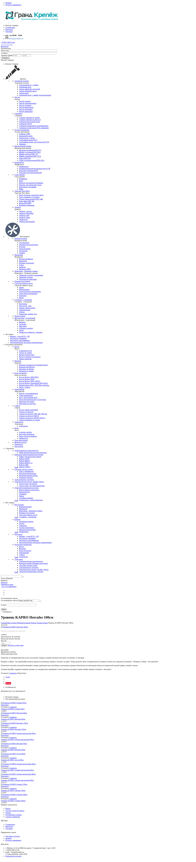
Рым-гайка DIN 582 (26, 201)
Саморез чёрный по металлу (30, 120)
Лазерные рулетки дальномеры (31, 275)
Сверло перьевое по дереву (29, 420)
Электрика (19, 559)
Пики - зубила (24, 387)
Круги (17, 347)
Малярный (19, 255)
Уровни (22, 253)
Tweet (7, 677)
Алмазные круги (25, 351)
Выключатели (24, 492)
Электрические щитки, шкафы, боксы (29, 482)
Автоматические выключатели (26, 450)
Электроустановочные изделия (26, 488)
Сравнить (13, 673)
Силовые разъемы (26, 498)
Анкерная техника (22, 81)
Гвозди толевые (25, 105)
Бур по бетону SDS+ (27, 379)
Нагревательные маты (27, 473)
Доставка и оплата (12, 836)
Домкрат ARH (25, 134)
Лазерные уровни (26, 277)
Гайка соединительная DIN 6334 (31, 160)
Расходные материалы (23, 544)
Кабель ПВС (24, 465)
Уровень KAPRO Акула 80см (12, 760)
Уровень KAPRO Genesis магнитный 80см (17, 780)
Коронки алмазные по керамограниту (33, 365)
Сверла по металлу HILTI (29, 416)
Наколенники (24, 289)
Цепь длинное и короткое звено (31, 195)
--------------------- (7, 44)
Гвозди (17, 97)
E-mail (3, 605)
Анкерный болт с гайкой (28, 85)
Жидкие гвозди (20, 442)
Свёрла (17, 406)
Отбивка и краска (26, 328)
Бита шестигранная (26, 434)
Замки (21, 287)
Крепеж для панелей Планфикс (31, 183)
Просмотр (5, 705)
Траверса (22, 144)
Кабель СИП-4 (24, 467)
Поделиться (21, 673)
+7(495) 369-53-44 (8, 42)
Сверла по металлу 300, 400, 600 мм (33, 414)
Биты (17, 428)
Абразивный (19, 389)
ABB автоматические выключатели (33, 453)
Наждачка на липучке (27, 404)
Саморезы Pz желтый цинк (29, 122)
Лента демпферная (26, 471)
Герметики (19, 444)
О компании (10, 824)
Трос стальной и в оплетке (29, 197)
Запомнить (7, 612)
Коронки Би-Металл (27, 367)
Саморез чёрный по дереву (29, 118)
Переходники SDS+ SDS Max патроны (34, 385)
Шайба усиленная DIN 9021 (30, 152)
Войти (4, 609)
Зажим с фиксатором (27, 308)
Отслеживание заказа (9, 600)
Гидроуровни (24, 243)
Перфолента (19, 162)
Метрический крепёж (23, 146)
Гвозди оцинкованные (27, 103)
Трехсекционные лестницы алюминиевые (26, 342)
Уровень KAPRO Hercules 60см (13, 750)
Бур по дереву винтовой (28, 410)
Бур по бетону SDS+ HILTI (29, 381)
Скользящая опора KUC (28, 140)
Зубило (22, 312)
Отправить (5, 58)
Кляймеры (23, 179)
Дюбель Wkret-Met (26, 213)
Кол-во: (4, 641)
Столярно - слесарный (23, 300)
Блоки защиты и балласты (29, 490)
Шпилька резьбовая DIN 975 (30, 150)
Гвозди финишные (26, 107)
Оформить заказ (7, 584)
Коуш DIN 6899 (25, 203)
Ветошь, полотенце (26, 263)
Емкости (22, 267)
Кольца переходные (26, 355)
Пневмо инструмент (22, 281)
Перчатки (23, 296)
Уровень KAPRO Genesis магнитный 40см (17, 770)
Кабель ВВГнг (24, 461)
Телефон (4, 53)
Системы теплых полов (24, 469)
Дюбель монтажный (27, 222)
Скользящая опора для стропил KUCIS (34, 142)
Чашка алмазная (25, 359)
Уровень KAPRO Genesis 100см (13, 801)
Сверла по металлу (26, 412)
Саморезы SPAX (25, 124)
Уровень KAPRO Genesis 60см (12, 709)
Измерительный (21, 239)
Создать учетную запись (14, 811)
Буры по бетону (21, 373)
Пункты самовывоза (13, 5)
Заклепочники (24, 310)
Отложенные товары (13, 815)
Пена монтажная (21, 440)
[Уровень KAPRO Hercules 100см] (14, 627)
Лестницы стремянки (18, 338)
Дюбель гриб (24, 215)
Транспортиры (24, 249)
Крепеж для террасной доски (30, 185)
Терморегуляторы (26, 478)
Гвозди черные (25, 101)
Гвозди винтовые (25, 109)
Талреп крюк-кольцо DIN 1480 (31, 199)
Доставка (9, 828)
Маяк (21, 189)
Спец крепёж (20, 175)
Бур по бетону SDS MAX (29, 377)
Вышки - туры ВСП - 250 (20, 336)
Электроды (19, 422)
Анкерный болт (25, 87)
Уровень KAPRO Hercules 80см (13, 719)
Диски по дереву (25, 353)
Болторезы (23, 304)
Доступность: (6, 637)
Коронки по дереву (26, 371)
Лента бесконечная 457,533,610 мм (32, 400)
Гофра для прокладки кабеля (30, 457)
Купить (4, 645)
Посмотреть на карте (13, 856)
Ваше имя (5, 51)
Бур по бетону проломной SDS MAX (33, 383)
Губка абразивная (26, 395)
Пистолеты (19, 446)
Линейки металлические (28, 245)
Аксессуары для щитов (28, 484)
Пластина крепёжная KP (28, 171)
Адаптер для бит (25, 432)
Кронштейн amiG (26, 136)
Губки (21, 265)
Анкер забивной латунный (29, 89)
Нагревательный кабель (28, 476)
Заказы (8, 813)
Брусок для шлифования (28, 393)
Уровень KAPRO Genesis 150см (13, 790)
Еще (16, 467)
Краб (21, 181)
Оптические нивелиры (28, 279)
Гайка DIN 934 (25, 158)
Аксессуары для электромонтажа (32, 486)
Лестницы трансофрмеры (20, 340)
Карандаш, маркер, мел (28, 314)
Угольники (23, 251)
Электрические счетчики (24, 480)
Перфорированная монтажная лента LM (34, 169)
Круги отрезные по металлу (30, 357)
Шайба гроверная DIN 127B (30, 156)
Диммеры (23, 494)
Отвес (21, 330)
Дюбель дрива (24, 217)
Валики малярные (26, 259)
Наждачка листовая (26, 402)
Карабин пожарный (26, 205)
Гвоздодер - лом (25, 306)
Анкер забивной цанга (28, 91)
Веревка (22, 322)
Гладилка (22, 324)
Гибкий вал (23, 438)
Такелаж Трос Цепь (22, 191)
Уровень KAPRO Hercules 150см (13, 729)
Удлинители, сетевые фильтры (31, 500)
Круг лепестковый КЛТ (28, 397)
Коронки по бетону (26, 369)
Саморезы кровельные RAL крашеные (34, 128)
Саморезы (18, 113)
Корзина (4, 582)
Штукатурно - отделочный (25, 318)
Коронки (18, 361)
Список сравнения (12, 817)
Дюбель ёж (23, 219)
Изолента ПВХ (25, 269)
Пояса (21, 298)
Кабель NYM (24, 459)
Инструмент (19, 505)
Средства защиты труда (24, 283)
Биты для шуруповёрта (28, 436)
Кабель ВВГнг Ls (25, 463)
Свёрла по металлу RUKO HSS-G (32, 418)
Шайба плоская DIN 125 (28, 154)
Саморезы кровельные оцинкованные (33, 126)
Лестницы (18, 534)
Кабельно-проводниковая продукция (29, 455)
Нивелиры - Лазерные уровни (26, 271)
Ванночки (23, 261)
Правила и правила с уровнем (30, 332)
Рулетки (22, 247)
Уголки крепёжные (22, 130)
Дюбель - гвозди (25, 211)
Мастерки (23, 326)
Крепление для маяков (27, 187)
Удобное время (6, 55)
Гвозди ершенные (26, 111)
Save (9, 683)
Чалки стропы (20, 316)
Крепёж (18, 519)
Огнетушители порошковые (30, 292)
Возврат (8, 3)
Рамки (21, 496)
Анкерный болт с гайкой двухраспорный (35, 95)
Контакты (5, 46)
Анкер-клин (23, 93)
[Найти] (23, 576)
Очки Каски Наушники (28, 294)
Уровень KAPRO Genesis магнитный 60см (17, 739)
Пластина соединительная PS (30, 173)
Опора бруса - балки (27, 138)
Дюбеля (18, 207)
